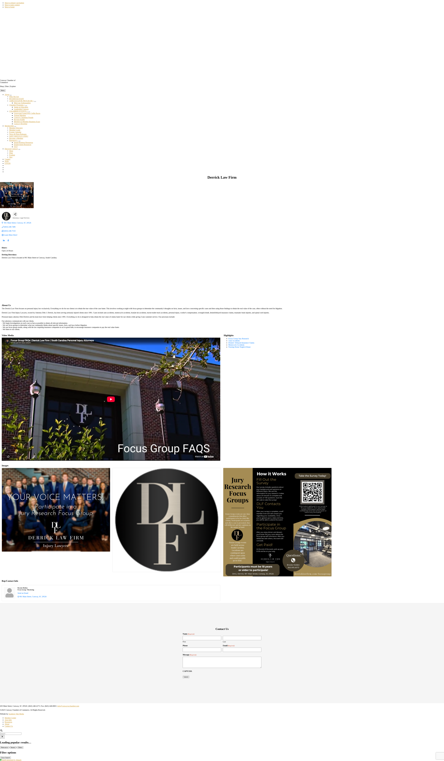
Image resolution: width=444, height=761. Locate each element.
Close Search (5, 758)
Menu (3, 90)
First (184, 642)
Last (224, 642)
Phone (185, 646)
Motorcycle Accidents (236, 345)
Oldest (20, 747)
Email (228, 646)
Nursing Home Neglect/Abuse (239, 347)
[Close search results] (2, 737)
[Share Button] (15, 214)
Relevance (4, 747)
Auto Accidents (234, 341)
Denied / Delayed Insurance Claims (241, 343)
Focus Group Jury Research (238, 339)
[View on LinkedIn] (4, 242)
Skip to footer (10, 7)
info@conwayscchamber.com (68, 706)
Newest (13, 747)
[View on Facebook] (8, 242)
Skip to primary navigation (14, 3)
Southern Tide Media (16, 714)
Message (189, 655)
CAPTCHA (187, 671)
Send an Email (23, 593)
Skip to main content (12, 5)
